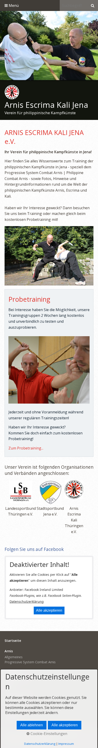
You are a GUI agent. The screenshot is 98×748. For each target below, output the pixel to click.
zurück (4, 46)
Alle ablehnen (31, 725)
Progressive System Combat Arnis (30, 662)
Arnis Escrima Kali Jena (46, 104)
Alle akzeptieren (49, 610)
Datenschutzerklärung (27, 601)
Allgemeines (14, 657)
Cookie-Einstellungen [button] (48, 733)
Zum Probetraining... (25, 448)
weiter (93, 46)
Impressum (66, 744)
